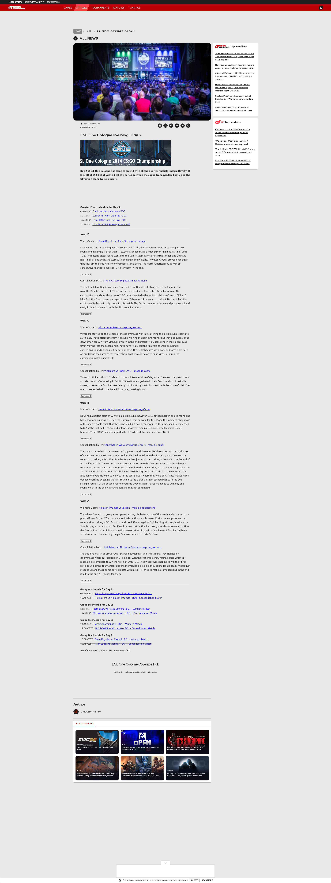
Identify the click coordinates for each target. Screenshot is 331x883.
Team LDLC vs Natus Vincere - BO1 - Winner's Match (121, 608)
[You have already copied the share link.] (188, 125)
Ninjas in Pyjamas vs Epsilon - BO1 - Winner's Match (123, 593)
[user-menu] (321, 8)
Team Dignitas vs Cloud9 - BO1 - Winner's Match (121, 639)
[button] (160, 125)
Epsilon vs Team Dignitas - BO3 (109, 215)
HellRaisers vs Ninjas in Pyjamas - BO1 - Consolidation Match (128, 597)
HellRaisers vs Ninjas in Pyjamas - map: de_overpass (132, 547)
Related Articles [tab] (85, 724)
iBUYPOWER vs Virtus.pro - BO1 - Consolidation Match (125, 628)
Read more (207, 880)
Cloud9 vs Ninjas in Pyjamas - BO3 (111, 224)
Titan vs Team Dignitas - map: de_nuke (125, 280)
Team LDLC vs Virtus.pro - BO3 (109, 220)
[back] (75, 38)
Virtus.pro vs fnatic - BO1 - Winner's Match (118, 623)
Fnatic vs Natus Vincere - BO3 (108, 211)
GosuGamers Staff (91, 711)
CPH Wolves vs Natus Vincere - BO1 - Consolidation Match (124, 613)
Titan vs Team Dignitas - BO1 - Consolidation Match (123, 643)
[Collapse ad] (165, 863)
